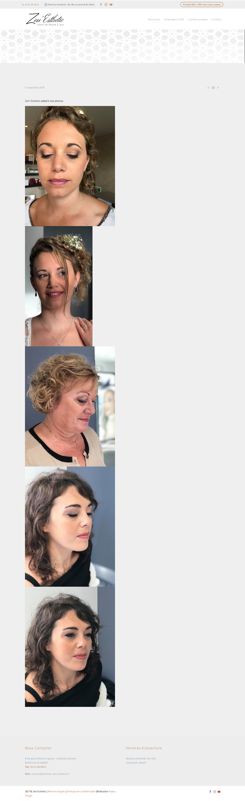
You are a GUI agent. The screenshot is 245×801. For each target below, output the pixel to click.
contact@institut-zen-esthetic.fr (50, 773)
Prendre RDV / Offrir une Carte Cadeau (202, 4)
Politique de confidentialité (81, 791)
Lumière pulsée (198, 19)
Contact (216, 19)
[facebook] (101, 4)
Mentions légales (57, 791)
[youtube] (111, 4)
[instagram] (106, 4)
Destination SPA (174, 19)
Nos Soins (154, 19)
